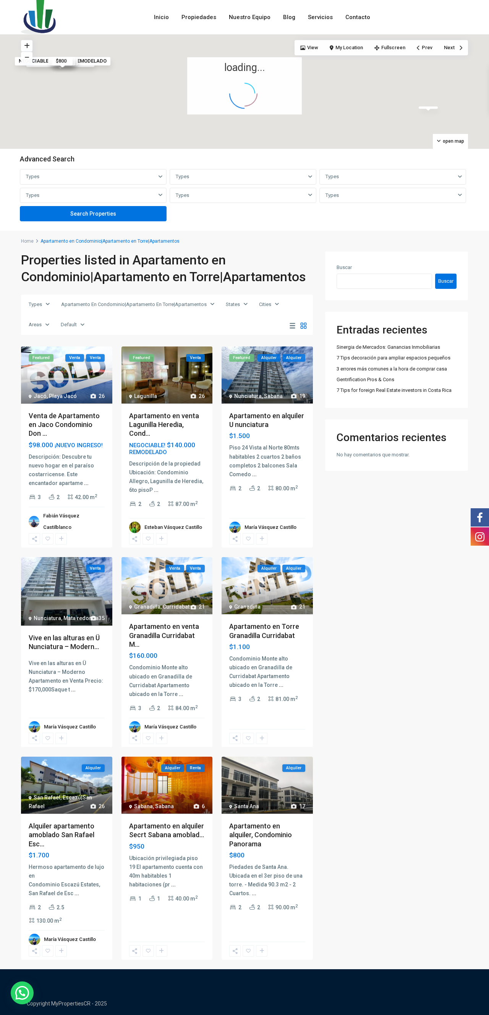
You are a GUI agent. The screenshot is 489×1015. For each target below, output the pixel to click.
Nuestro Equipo (249, 17)
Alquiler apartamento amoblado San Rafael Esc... (61, 835)
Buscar (344, 267)
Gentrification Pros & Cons (365, 379)
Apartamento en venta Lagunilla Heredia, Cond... (164, 425)
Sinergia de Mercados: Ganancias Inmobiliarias (388, 347)
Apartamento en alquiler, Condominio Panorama (260, 835)
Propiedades (198, 17)
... (86, 483)
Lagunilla (145, 396)
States (233, 304)
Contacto (357, 17)
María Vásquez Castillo (270, 527)
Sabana (273, 396)
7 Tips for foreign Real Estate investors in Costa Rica (394, 390)
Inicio (161, 17)
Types (32, 176)
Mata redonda (81, 618)
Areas (35, 324)
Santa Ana (246, 806)
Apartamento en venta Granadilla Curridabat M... (164, 635)
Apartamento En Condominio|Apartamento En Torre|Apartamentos (134, 304)
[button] (22, 992)
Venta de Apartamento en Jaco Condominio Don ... (64, 425)
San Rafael (47, 797)
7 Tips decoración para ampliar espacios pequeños (393, 358)
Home (27, 241)
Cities (265, 304)
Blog (289, 17)
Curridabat (176, 607)
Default (69, 324)
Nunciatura (248, 396)
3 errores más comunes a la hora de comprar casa (392, 369)
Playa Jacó (63, 396)
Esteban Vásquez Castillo (173, 527)
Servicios (320, 17)
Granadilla (147, 607)
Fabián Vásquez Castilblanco (61, 521)
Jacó (40, 396)
